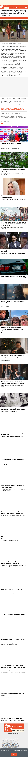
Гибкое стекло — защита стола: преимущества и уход (13, 537)
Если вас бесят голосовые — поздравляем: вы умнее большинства (13, 486)
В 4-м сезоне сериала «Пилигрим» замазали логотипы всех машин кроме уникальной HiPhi (14, 277)
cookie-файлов (18, 751)
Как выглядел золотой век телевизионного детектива (13, 250)
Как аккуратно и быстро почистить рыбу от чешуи (12, 694)
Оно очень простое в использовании (9, 540)
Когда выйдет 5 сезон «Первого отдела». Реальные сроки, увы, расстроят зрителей (12, 382)
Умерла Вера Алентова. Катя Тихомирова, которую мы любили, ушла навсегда (12, 460)
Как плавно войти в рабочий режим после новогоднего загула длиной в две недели (12, 356)
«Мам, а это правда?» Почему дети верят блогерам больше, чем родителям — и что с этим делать (13, 667)
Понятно (14, 754)
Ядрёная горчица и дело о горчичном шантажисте (11, 590)
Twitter (21, 735)
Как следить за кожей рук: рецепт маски (12, 718)
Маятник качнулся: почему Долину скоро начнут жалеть (12, 433)
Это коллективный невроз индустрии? (10, 279)
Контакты (8, 735)
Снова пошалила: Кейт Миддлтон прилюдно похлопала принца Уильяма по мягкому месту (12, 109)
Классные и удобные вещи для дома (9, 618)
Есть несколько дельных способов (9, 697)
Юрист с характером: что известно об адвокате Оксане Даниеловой (14, 196)
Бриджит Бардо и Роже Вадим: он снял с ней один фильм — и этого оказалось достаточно (13, 408)
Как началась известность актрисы (9, 411)
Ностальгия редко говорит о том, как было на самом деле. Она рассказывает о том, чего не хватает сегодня (13, 224)
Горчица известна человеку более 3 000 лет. (11, 593)
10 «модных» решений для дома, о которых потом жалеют (13, 640)
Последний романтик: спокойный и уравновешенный (13, 515)
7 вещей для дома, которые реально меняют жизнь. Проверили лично (13, 615)
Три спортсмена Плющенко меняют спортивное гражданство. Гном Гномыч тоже (13, 144)
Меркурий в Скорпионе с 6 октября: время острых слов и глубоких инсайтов (13, 562)
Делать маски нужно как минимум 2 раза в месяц (12, 720)
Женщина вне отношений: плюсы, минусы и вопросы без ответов (13, 302)
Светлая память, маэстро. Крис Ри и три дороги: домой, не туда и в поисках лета (12, 512)
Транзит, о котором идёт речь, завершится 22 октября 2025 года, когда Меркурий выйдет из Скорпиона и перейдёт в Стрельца (13, 567)
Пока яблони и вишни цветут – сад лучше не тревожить (13, 170)
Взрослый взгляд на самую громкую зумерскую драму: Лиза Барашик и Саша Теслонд (12, 329)
